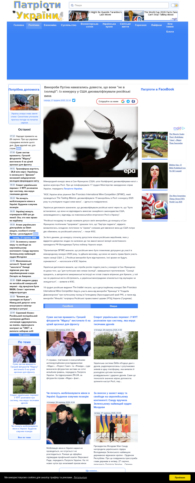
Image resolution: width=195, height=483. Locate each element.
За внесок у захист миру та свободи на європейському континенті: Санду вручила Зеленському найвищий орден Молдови (24, 249)
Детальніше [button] (80, 477)
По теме (24, 342)
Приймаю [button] (180, 477)
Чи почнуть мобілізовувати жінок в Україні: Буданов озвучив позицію (23, 203)
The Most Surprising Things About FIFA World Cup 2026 (177, 199)
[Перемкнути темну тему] (175, 5)
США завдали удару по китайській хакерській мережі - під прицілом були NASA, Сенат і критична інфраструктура (24, 286)
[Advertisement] (97, 58)
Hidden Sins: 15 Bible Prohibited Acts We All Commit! (177, 168)
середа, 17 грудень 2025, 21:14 (57, 100)
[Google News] (123, 101)
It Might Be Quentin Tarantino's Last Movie (105, 13)
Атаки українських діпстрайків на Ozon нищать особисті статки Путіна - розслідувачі (23, 229)
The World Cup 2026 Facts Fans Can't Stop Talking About (160, 13)
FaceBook (68, 305)
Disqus (113, 305)
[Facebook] (133, 101)
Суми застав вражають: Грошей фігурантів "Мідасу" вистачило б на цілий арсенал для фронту (21, 158)
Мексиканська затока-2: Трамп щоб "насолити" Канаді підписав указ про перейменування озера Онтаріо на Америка (22, 268)
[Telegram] (128, 101)
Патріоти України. (73, 188)
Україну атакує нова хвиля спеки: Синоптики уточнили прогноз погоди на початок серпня (24, 118)
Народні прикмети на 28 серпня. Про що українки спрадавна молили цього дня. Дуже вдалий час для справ (24, 142)
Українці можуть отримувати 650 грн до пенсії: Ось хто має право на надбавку (23, 216)
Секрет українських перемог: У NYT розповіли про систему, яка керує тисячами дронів (24, 189)
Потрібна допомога (24, 89)
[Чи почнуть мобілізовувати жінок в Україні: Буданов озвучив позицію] (24, 415)
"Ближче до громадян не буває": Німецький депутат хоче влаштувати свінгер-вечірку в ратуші (23, 302)
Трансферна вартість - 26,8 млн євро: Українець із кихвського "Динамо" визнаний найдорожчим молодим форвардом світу (24, 174)
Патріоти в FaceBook (157, 89)
